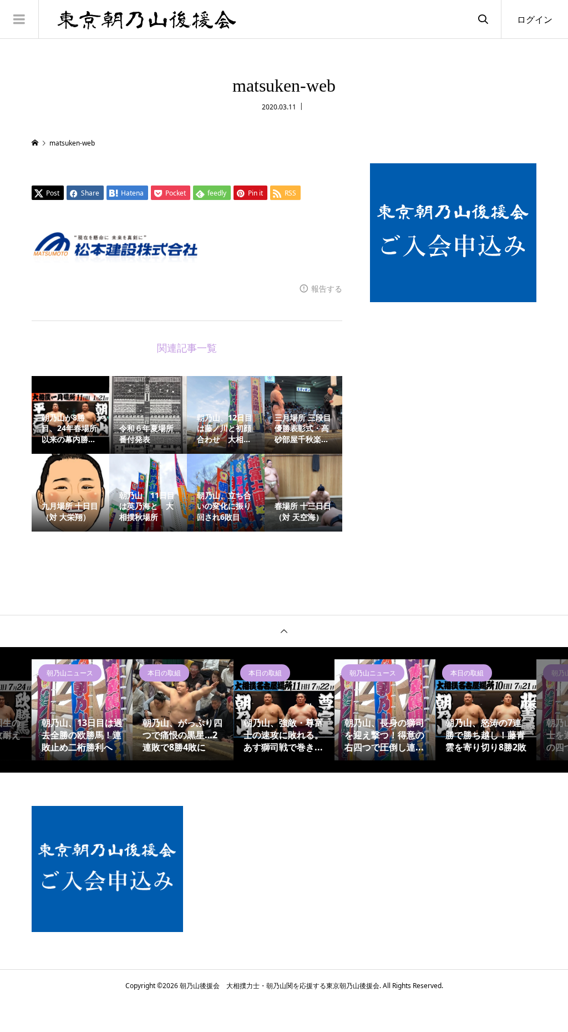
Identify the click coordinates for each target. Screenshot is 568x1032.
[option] (82, 709)
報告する (326, 288)
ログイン (534, 19)
